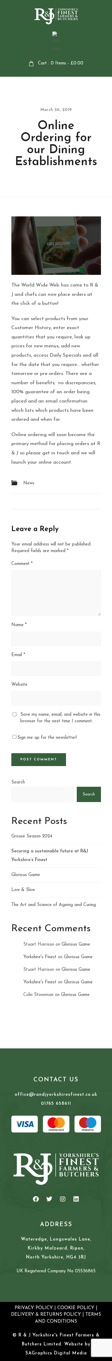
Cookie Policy (75, 1308)
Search (18, 782)
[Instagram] (63, 1199)
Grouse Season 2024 (31, 836)
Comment (22, 564)
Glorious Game (25, 875)
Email (18, 655)
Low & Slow (23, 890)
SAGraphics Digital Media (56, 1353)
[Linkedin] (76, 1199)
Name (19, 625)
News (28, 483)
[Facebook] (36, 1199)
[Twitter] (49, 1199)
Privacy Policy (34, 1308)
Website (19, 684)
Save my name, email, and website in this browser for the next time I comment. (60, 718)
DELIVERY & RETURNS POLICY (46, 1314)
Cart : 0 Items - (60, 63)
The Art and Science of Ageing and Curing (53, 905)
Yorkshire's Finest (39, 957)
